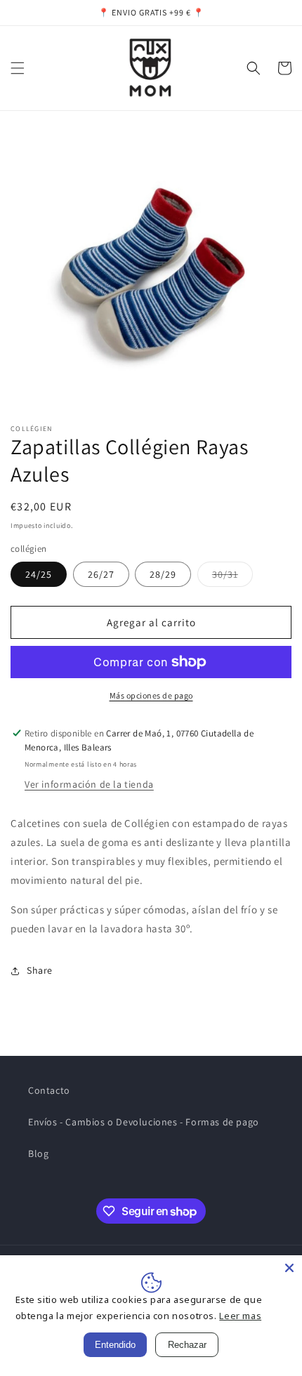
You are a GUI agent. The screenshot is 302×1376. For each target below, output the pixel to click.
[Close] (289, 1268)
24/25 (38, 574)
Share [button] (40, 970)
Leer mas (240, 1315)
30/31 (232, 577)
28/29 (163, 574)
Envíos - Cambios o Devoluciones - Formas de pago (143, 1122)
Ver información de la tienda (89, 784)
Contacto (49, 1090)
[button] (17, 68)
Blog (38, 1153)
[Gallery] (151, 270)
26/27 (101, 574)
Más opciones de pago (151, 695)
